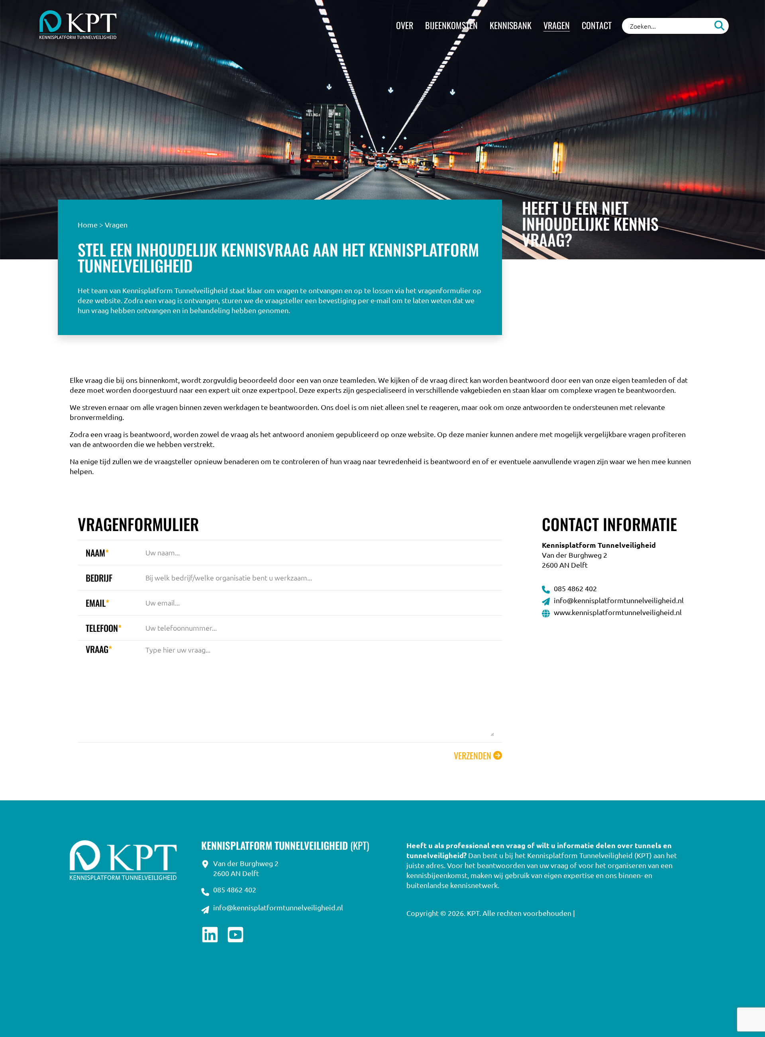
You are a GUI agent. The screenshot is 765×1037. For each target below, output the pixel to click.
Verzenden (472, 756)
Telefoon (104, 627)
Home (88, 224)
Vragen (556, 25)
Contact (597, 25)
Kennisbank (511, 25)
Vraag (99, 649)
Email (97, 602)
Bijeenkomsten (451, 25)
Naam (97, 552)
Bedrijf (99, 577)
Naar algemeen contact (661, 306)
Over (404, 25)
